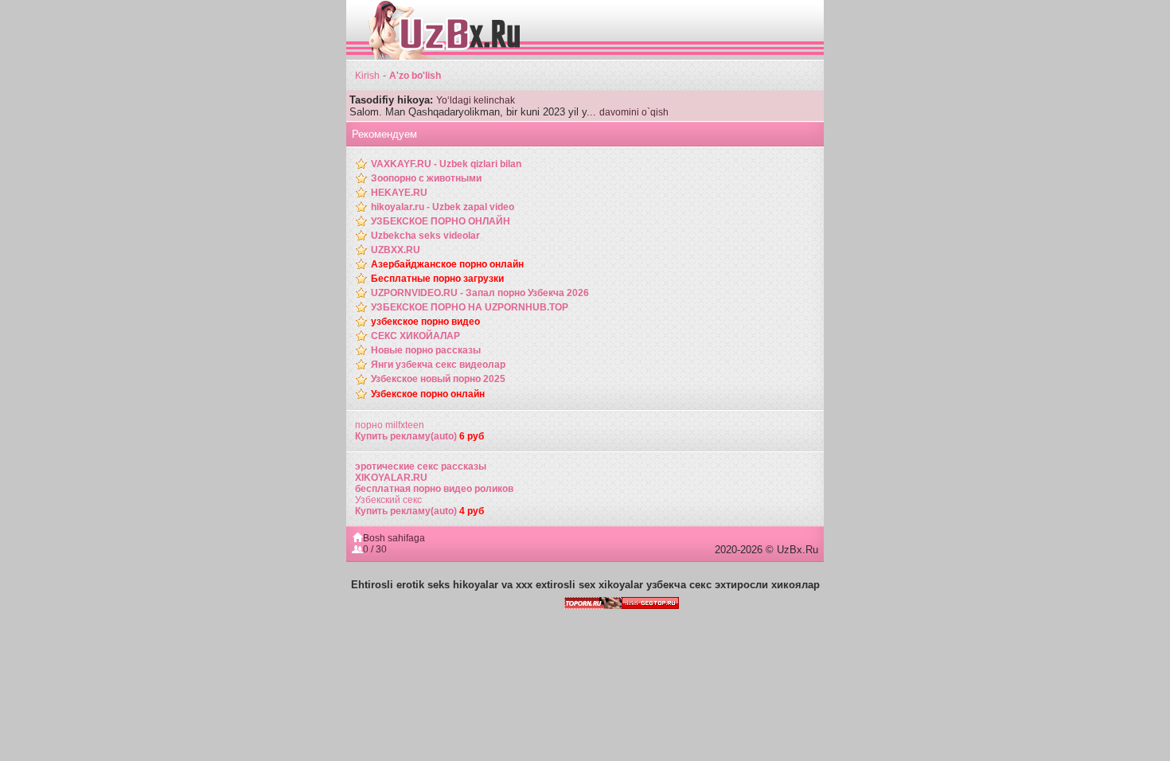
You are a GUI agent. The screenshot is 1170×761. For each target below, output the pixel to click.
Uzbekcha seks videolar (425, 235)
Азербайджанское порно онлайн (447, 264)
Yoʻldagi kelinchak (475, 100)
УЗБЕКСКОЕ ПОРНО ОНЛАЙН (440, 221)
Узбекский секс (388, 499)
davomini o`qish (634, 112)
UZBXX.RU (395, 250)
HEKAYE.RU (399, 192)
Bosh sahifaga (394, 538)
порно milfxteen (389, 425)
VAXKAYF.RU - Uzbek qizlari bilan (446, 164)
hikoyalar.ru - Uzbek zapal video (442, 207)
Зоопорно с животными (426, 178)
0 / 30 (375, 549)
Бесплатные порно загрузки (437, 278)
